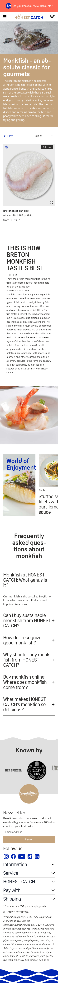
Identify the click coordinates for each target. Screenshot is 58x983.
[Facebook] (13, 856)
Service (10, 873)
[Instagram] (6, 856)
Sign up (29, 839)
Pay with (11, 890)
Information (15, 864)
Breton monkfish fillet (16, 211)
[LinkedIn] (37, 856)
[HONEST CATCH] (29, 16)
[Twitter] (30, 856)
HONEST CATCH (19, 881)
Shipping (12, 899)
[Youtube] (21, 856)
